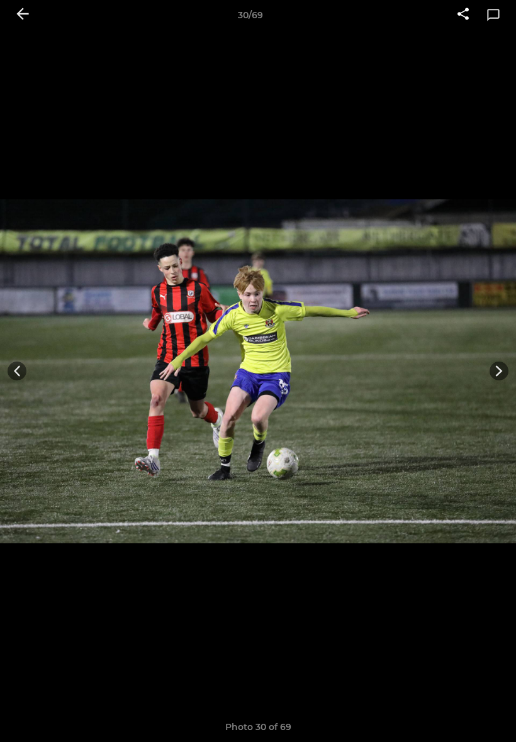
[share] (463, 15)
